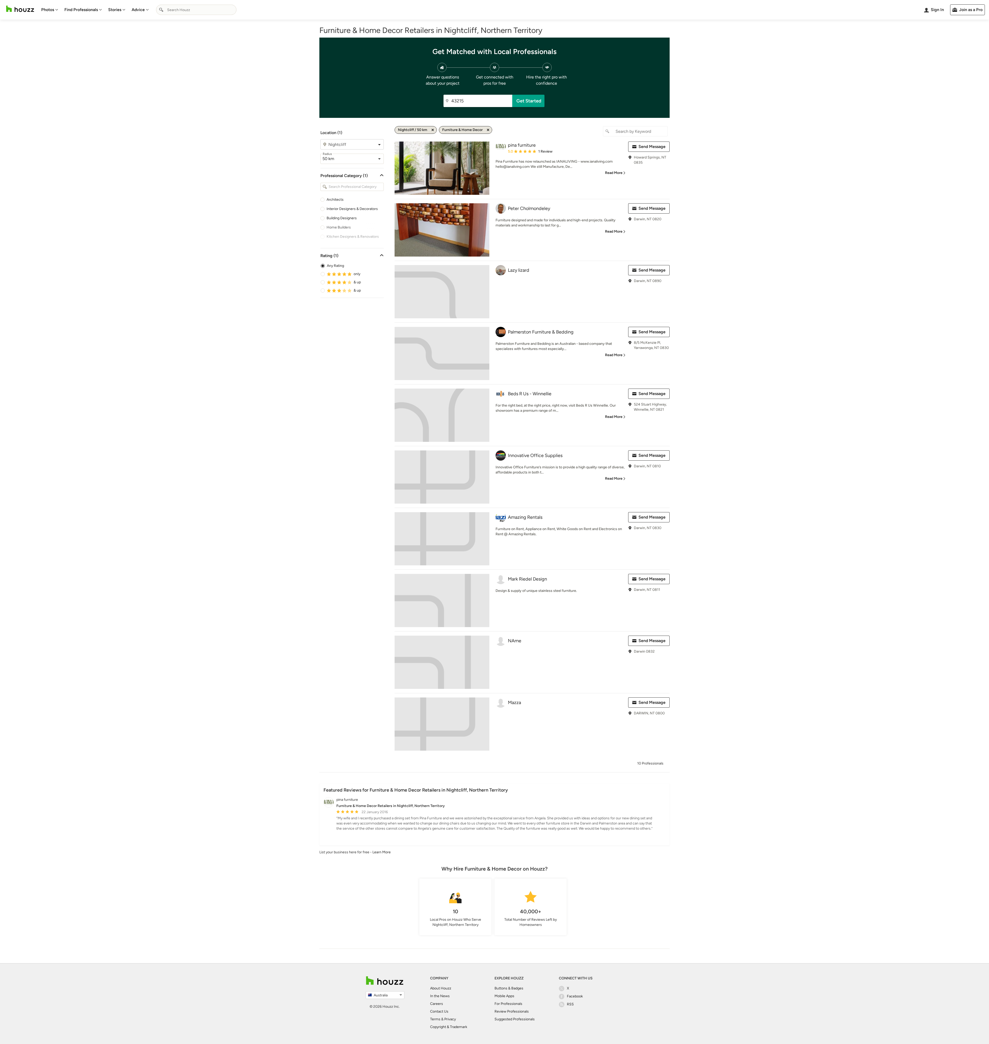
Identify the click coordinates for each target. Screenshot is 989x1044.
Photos (47, 9)
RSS (570, 1004)
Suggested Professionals (514, 1019)
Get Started (528, 101)
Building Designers (342, 218)
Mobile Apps (504, 996)
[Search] (161, 10)
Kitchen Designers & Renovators (353, 236)
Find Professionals (81, 9)
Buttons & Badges (508, 988)
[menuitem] (49, 10)
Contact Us (439, 1011)
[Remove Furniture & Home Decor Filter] (488, 130)
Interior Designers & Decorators (352, 209)
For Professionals (508, 1004)
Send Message (652, 146)
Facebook (575, 996)
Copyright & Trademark (448, 1027)
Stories (114, 9)
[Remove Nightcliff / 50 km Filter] (432, 130)
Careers (436, 1004)
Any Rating (335, 266)
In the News (440, 996)
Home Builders (339, 227)
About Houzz (440, 988)
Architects (335, 199)
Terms (435, 1019)
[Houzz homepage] (20, 9)
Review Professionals (511, 1011)
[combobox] (196, 10)
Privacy (450, 1019)
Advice (138, 9)
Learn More (381, 852)
